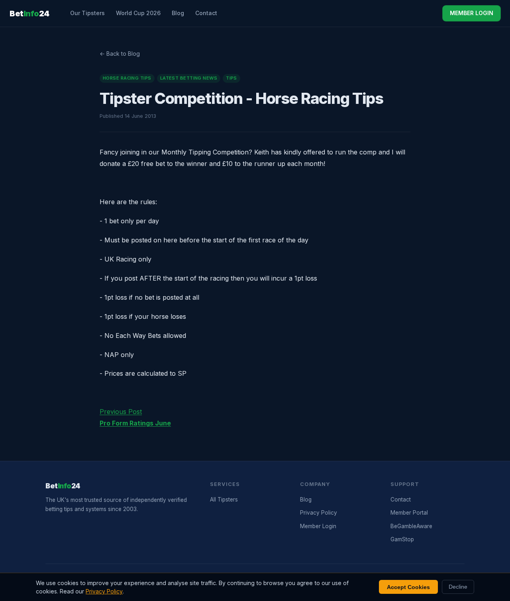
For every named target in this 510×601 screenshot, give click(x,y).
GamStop (402, 539)
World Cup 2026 (138, 13)
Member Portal (409, 512)
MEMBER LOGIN (471, 13)
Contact (206, 13)
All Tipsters (224, 499)
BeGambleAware (411, 526)
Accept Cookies (408, 587)
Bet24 (29, 13)
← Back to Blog (120, 53)
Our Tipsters (87, 13)
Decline (458, 587)
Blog (178, 13)
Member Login (318, 526)
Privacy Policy (318, 512)
